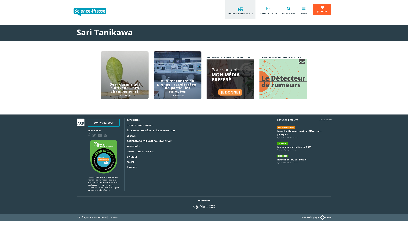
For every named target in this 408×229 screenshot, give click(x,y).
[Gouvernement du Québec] (204, 206)
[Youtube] (100, 136)
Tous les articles (324, 119)
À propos (132, 167)
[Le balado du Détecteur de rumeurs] (283, 79)
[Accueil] (92, 12)
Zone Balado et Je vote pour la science (149, 141)
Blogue (131, 135)
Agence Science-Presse (287, 137)
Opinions (132, 156)
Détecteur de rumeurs (140, 125)
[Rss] (106, 136)
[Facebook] (89, 136)
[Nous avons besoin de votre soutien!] (230, 79)
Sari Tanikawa (124, 95)
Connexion (114, 217)
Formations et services (140, 151)
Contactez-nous (104, 122)
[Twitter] (94, 136)
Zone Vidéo (133, 146)
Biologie (282, 143)
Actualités (133, 120)
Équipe (130, 162)
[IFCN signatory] (103, 156)
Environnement (286, 127)
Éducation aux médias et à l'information (151, 130)
